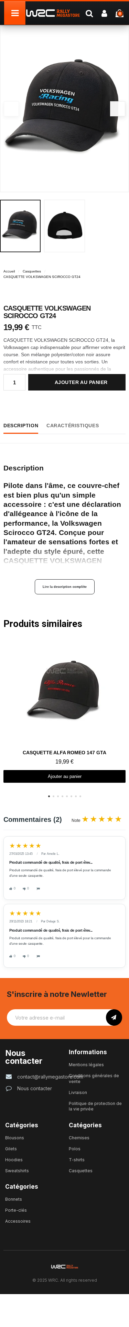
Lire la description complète (65, 587)
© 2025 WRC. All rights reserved (64, 1280)
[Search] (89, 13)
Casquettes (32, 271)
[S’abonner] (114, 1017)
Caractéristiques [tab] (72, 425)
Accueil (9, 271)
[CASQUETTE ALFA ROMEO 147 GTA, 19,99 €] (64, 711)
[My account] (104, 13)
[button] (117, 108)
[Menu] (14, 13)
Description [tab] (20, 425)
